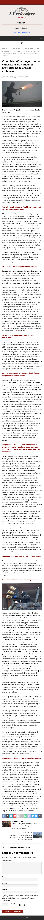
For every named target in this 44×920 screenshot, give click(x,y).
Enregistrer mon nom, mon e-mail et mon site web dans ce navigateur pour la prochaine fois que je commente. (20, 898)
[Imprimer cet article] (22, 816)
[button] (41, 2)
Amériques (16, 49)
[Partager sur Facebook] (4, 816)
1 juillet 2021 (8, 77)
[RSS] (22, 43)
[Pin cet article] (15, 816)
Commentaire (7, 861)
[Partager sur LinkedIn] (11, 816)
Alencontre (20, 77)
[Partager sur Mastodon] (29, 816)
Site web (5, 889)
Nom (4, 877)
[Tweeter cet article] (7, 816)
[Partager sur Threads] (40, 816)
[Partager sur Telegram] (32, 816)
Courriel (4, 883)
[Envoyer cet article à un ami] (18, 816)
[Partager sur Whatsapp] (25, 816)
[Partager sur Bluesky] (36, 816)
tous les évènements (22, 32)
